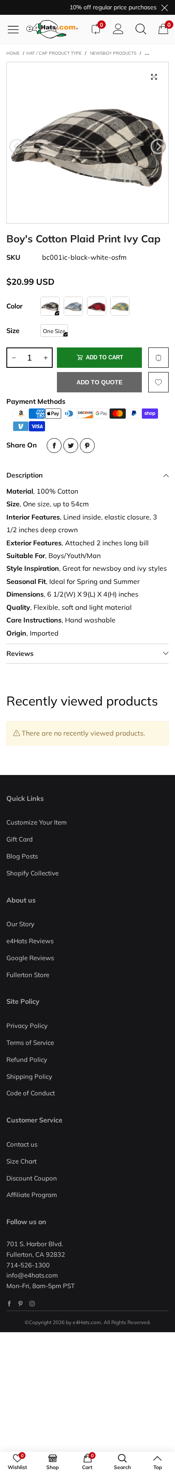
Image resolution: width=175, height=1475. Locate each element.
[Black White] (49, 306)
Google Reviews (30, 958)
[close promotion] (164, 7)
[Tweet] (70, 445)
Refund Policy (26, 1060)
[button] (17, 146)
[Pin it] (87, 445)
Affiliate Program (31, 1195)
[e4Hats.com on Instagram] (32, 1304)
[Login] (118, 29)
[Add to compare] (158, 357)
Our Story (20, 924)
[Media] (153, 76)
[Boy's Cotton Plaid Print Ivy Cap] (87, 142)
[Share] (54, 445)
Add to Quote (99, 382)
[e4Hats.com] (55, 29)
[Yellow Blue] (120, 306)
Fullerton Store (27, 975)
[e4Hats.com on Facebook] (9, 1304)
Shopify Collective (32, 873)
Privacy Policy (27, 1026)
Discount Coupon (31, 1178)
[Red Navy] (96, 306)
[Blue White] (73, 306)
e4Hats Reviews (30, 941)
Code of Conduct (30, 1093)
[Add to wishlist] (158, 382)
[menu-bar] (16, 29)
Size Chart (21, 1161)
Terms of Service (30, 1043)
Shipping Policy (29, 1076)
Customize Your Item (36, 822)
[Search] (141, 29)
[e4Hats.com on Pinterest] (20, 1304)
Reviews (20, 653)
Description (24, 475)
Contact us (21, 1144)
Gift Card (19, 839)
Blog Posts (22, 856)
